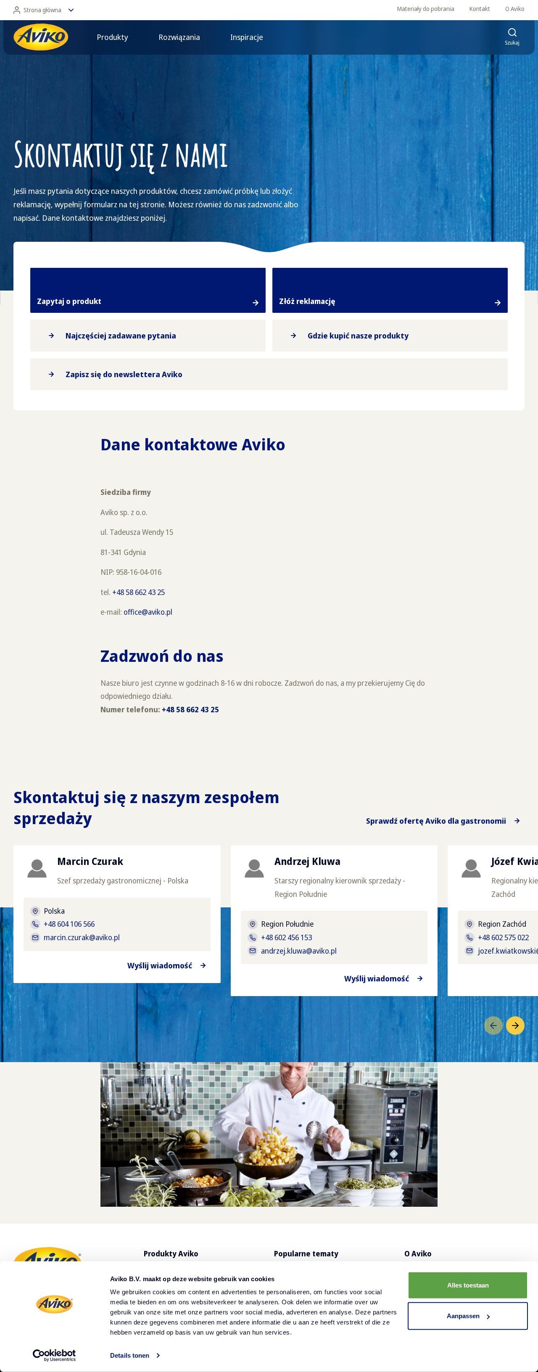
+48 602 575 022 (503, 937)
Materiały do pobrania (425, 9)
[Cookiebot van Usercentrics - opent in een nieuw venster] (54, 1355)
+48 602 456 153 (286, 937)
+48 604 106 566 (69, 924)
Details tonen (129, 1355)
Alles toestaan (468, 1285)
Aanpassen (463, 1315)
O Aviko (515, 9)
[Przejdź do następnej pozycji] (515, 1025)
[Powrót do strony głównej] (40, 37)
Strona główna (42, 10)
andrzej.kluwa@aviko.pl (299, 951)
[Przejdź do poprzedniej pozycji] (493, 1025)
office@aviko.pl (148, 612)
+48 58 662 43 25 (138, 592)
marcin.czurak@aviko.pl (82, 937)
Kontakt (479, 9)
